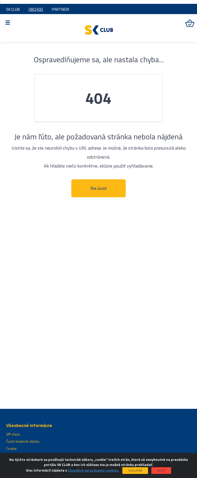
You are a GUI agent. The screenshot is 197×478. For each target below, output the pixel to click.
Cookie (11, 448)
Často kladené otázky (22, 441)
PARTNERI (60, 9)
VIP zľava (13, 434)
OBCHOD (35, 9)
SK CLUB (13, 9)
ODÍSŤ (161, 470)
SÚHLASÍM (135, 470)
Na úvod (98, 188)
